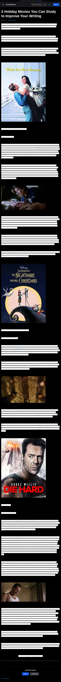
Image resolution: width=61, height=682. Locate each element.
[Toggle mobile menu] (3, 4)
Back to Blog (6, 678)
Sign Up (56, 4)
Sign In (49, 4)
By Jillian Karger (12, 20)
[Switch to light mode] (45, 4)
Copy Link (34, 673)
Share (25, 673)
